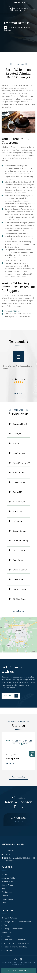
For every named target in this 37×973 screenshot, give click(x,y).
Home (4, 874)
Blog (3, 889)
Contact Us (8, 696)
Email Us (7, 854)
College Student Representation (17, 922)
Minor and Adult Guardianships (16, 943)
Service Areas (7, 885)
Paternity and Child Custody (15, 947)
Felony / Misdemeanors (13, 929)
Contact (5, 896)
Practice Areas (17, 27)
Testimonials (7, 892)
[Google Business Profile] (21, 959)
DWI (6, 925)
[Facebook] (15, 959)
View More (18, 393)
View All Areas (18, 611)
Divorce (7, 936)
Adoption (8, 950)
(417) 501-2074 (19, 2)
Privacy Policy (7, 899)
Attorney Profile (8, 878)
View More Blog (18, 777)
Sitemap (5, 903)
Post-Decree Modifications (15, 940)
